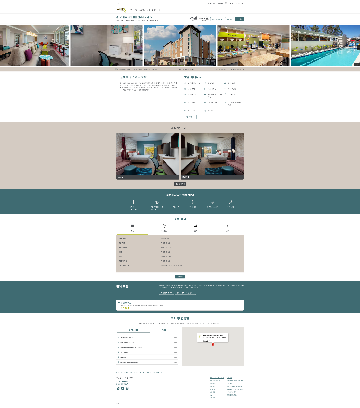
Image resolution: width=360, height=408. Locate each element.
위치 (117, 372)
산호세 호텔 (137, 372)
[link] (189, 69)
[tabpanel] (180, 253)
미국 (122, 372)
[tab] (132, 229)
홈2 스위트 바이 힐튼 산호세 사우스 (153, 372)
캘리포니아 (129, 372)
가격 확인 (240, 19)
